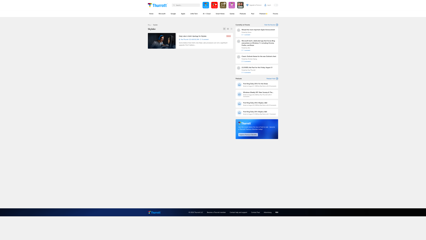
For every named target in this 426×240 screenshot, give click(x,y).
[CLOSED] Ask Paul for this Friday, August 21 (257, 67)
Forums (275, 14)
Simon (249, 32)
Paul (252, 14)
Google (173, 14)
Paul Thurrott (184, 39)
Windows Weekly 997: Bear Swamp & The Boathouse (257, 92)
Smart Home (220, 14)
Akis (249, 48)
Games (232, 14)
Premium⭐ (263, 14)
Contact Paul (255, 212)
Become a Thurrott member (216, 212)
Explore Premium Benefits (248, 135)
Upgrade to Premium (255, 5)
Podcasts (243, 14)
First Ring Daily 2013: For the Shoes (255, 84)
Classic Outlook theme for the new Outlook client (259, 56)
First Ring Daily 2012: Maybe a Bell (255, 103)
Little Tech (194, 14)
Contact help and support (238, 212)
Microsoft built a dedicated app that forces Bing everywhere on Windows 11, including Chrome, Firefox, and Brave (258, 43)
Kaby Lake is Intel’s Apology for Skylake (192, 36)
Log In (269, 5)
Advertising (267, 212)
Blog (149, 25)
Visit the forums (269, 25)
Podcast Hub (271, 78)
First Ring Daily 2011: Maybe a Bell (255, 112)
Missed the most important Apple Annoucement (258, 30)
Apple (183, 14)
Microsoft (162, 14)
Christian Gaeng (252, 59)
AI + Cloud (206, 14)
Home (151, 14)
